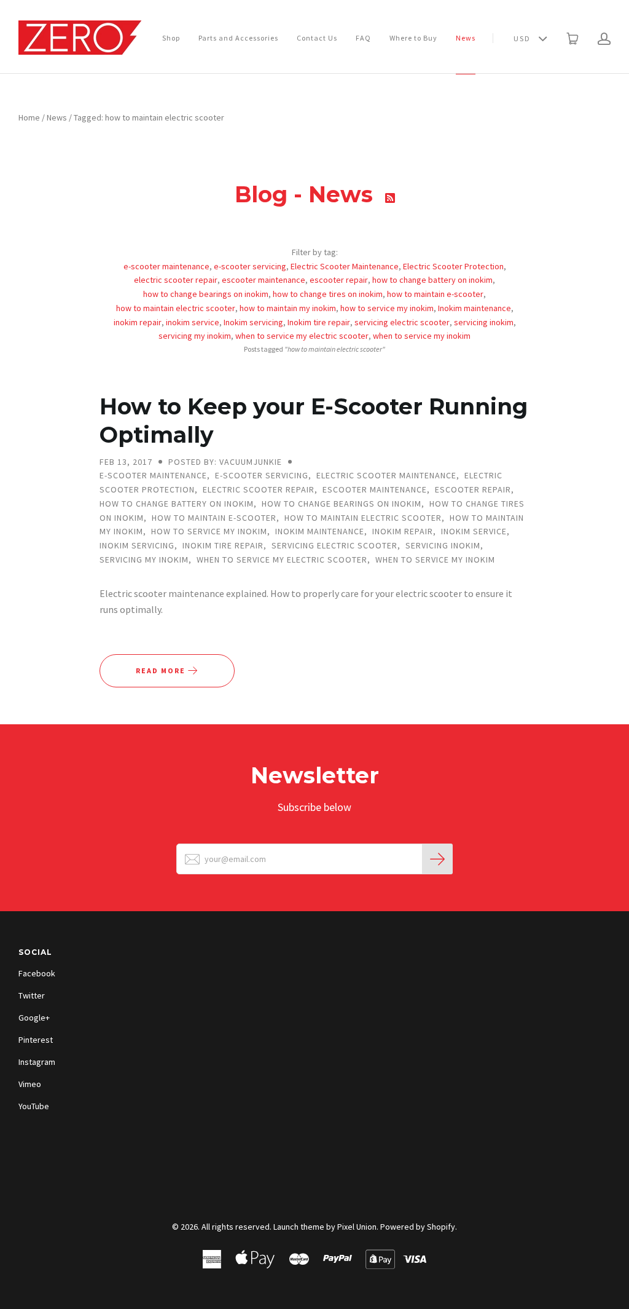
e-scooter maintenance (166, 266)
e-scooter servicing (250, 266)
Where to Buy (413, 37)
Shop (171, 37)
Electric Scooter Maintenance (345, 266)
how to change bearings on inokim (205, 293)
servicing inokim (484, 322)
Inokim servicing (253, 322)
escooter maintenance (263, 279)
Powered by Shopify (417, 1226)
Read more (162, 670)
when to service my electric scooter (302, 335)
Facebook (36, 973)
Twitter (31, 995)
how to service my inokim (387, 308)
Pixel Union (357, 1226)
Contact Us (317, 37)
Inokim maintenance (474, 308)
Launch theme (298, 1226)
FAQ (363, 37)
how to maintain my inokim (288, 308)
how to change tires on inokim (328, 293)
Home (29, 117)
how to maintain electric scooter (175, 308)
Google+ (34, 1017)
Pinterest (35, 1039)
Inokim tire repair (318, 322)
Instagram (36, 1061)
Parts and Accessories (238, 37)
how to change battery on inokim (432, 279)
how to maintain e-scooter (435, 293)
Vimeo (29, 1084)
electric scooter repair (175, 279)
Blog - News (307, 194)
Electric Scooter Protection (453, 266)
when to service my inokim (422, 335)
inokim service (192, 322)
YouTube (33, 1106)
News (465, 37)
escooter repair (339, 279)
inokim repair (138, 322)
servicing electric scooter (402, 322)
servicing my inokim (194, 335)
